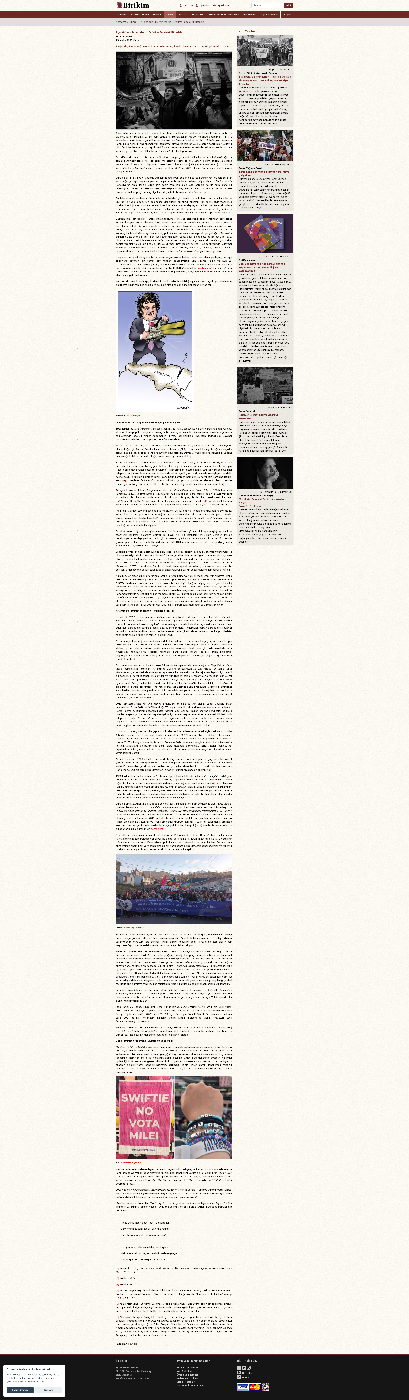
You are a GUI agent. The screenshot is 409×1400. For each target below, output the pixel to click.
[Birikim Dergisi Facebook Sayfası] (239, 1368)
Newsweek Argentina (131, 1162)
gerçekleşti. (157, 828)
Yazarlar (183, 14)
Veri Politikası (185, 1371)
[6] (142, 1030)
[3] (206, 500)
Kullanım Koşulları (187, 1378)
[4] (213, 783)
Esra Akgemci (124, 36)
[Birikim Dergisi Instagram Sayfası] (249, 1368)
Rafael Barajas (133, 415)
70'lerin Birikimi (140, 14)
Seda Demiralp (247, 411)
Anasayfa (121, 21)
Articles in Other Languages (223, 14)
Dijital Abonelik (269, 14)
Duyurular (197, 14)
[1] (191, 456)
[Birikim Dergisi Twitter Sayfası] (244, 1368)
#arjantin (121, 46)
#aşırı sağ (135, 46)
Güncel (170, 14)
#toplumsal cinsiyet (217, 46)
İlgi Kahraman (247, 260)
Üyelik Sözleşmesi (187, 1374)
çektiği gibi (204, 267)
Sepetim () (223, 5)
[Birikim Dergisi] (133, 5)
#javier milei (164, 46)
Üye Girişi (204, 5)
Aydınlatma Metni (187, 1367)
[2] (126, 480)
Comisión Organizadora (133, 927)
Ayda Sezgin (269, 73)
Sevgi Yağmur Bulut (250, 168)
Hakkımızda (250, 14)
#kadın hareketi (183, 46)
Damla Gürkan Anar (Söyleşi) (256, 495)
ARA (288, 5)
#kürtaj (199, 46)
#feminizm (149, 46)
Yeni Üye (188, 5)
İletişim (287, 14)
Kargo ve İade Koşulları (190, 1385)
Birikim (122, 14)
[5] (142, 1014)
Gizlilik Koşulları (186, 1381)
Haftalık (157, 14)
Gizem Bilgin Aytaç (250, 73)
